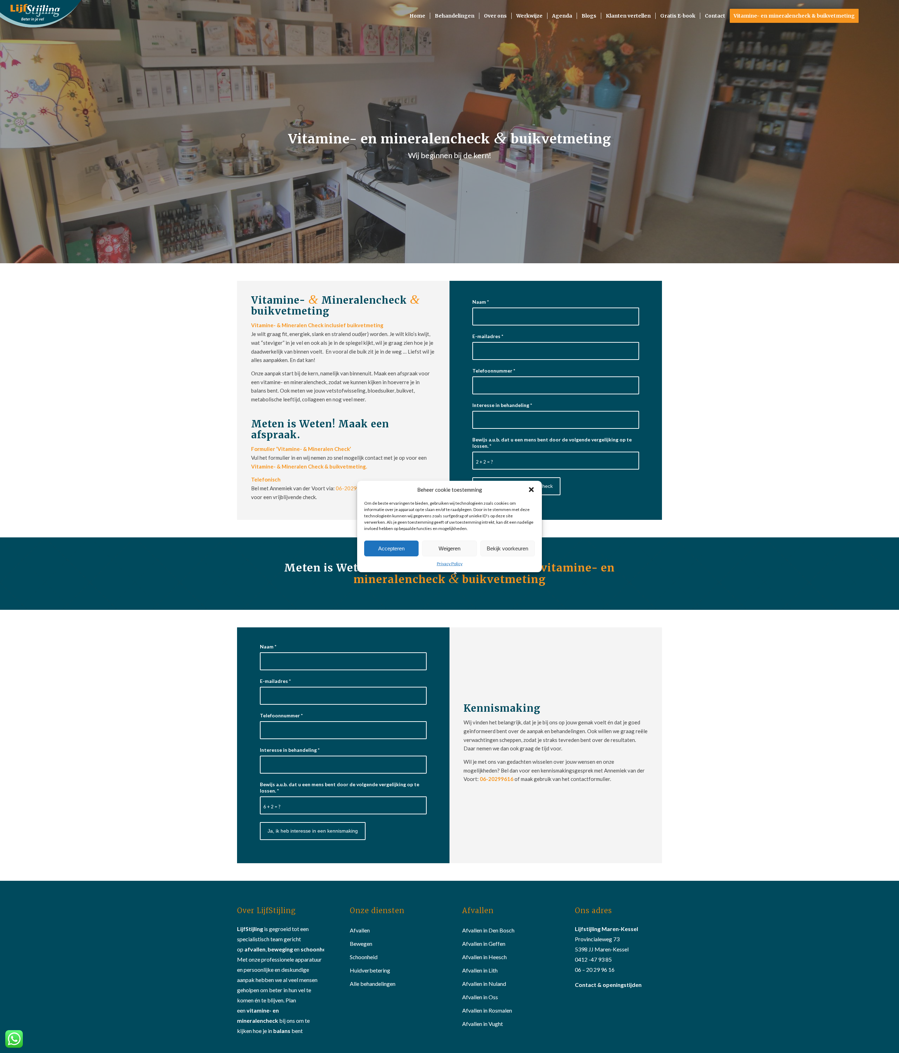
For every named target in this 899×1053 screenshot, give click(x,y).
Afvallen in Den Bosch (488, 930)
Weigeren (449, 548)
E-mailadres (487, 336)
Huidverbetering (370, 970)
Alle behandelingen (372, 983)
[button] (531, 489)
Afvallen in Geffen (483, 943)
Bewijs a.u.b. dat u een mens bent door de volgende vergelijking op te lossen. (552, 443)
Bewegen (361, 943)
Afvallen (360, 930)
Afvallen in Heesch (484, 957)
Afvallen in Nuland (484, 983)
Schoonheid (364, 957)
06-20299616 (353, 488)
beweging (280, 949)
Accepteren (391, 548)
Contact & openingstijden (608, 984)
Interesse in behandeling (502, 405)
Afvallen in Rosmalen (487, 1010)
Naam (480, 302)
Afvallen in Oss (480, 997)
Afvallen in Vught (482, 1023)
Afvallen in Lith (480, 970)
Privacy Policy (449, 563)
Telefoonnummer (493, 371)
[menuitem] (417, 16)
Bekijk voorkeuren (507, 548)
